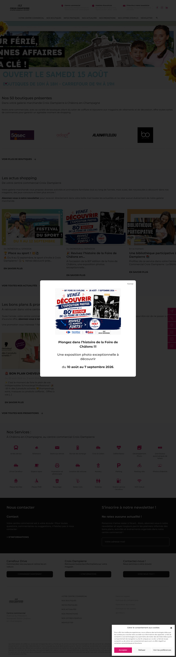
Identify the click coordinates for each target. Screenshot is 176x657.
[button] (171, 628)
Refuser (141, 650)
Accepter (123, 650)
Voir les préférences (162, 650)
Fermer (130, 284)
